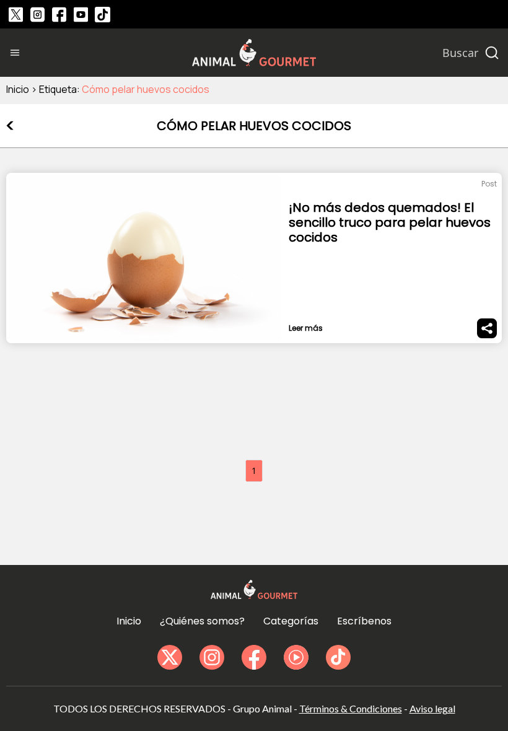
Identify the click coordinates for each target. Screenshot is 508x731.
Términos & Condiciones (350, 708)
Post (489, 183)
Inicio (17, 89)
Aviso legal (432, 708)
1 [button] (254, 470)
